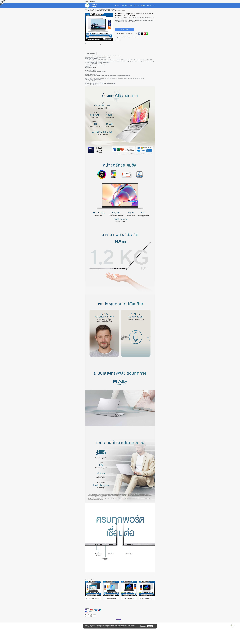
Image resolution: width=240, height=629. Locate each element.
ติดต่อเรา (136, 5)
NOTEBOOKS (123, 37)
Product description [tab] (91, 53)
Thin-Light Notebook (133, 37)
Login (87, 1)
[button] (153, 5)
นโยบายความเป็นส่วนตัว (96, 626)
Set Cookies (143, 626)
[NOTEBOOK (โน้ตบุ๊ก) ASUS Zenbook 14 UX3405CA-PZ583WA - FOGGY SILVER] (99, 27)
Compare (129, 33)
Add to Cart (125, 29)
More (148, 5)
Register (93, 1)
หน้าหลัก (117, 5)
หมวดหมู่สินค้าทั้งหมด (126, 5)
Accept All (150, 626)
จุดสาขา (143, 5)
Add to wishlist (120, 33)
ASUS (119, 40)
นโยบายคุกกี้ (105, 626)
